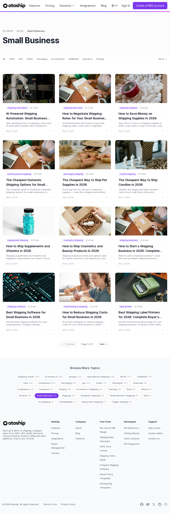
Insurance (87, 59)
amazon (25, 395)
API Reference (131, 428)
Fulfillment (74, 59)
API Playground (131, 444)
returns (147, 389)
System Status (155, 433)
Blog (104, 5)
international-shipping (101, 376)
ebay (131, 389)
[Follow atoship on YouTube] (147, 504)
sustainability (67, 402)
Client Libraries (131, 438)
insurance (46, 389)
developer (120, 383)
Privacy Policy (68, 504)
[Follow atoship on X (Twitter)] (153, 504)
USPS (12, 59)
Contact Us (154, 438)
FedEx (30, 59)
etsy (147, 395)
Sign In (126, 5)
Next (102, 344)
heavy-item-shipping (94, 402)
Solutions (65, 5)
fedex (101, 383)
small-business (46, 395)
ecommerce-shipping (89, 389)
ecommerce (54, 376)
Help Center (154, 428)
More (161, 59)
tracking (114, 389)
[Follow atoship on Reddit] (159, 504)
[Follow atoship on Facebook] (141, 504)
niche (125, 376)
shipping (68, 395)
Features (34, 5)
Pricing (49, 5)
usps (28, 383)
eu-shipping (46, 402)
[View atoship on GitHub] (165, 504)
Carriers (55, 453)
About (79, 428)
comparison (46, 383)
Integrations (88, 5)
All (4, 59)
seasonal (140, 383)
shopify (65, 389)
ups (86, 383)
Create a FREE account (150, 5)
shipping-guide (28, 376)
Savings (100, 59)
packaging (68, 383)
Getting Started (131, 433)
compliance (25, 389)
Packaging (42, 59)
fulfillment (144, 376)
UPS (21, 59)
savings (75, 376)
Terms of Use (50, 504)
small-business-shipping (124, 395)
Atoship (8, 31)
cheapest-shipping (92, 395)
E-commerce (58, 59)
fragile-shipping (122, 402)
